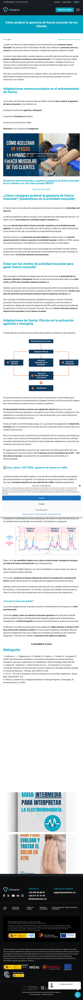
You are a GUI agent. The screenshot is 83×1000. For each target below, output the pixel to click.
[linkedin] (18, 895)
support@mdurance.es (64, 892)
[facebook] (4, 895)
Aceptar (41, 498)
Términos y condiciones (44, 908)
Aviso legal (5, 908)
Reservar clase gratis (41, 189)
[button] (80, 486)
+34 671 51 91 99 (22, 2)
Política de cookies (30, 908)
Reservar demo (64, 10)
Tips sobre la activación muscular (68, 39)
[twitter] (8, 895)
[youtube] (13, 895)
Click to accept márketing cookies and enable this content (42, 155)
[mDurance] (11, 10)
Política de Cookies (27, 514)
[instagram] (22, 895)
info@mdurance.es (38, 899)
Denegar (42, 504)
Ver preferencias (41, 510)
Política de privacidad (40, 514)
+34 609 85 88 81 (9, 2)
